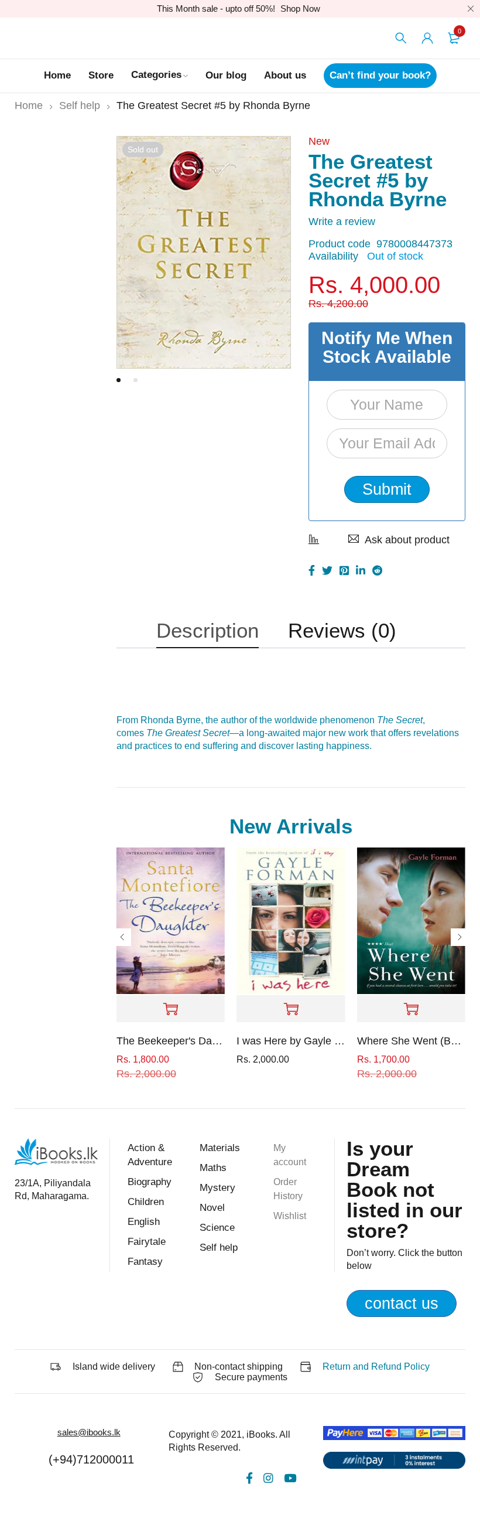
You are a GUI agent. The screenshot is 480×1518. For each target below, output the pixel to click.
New (319, 141)
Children (146, 1201)
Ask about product (407, 540)
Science (217, 1227)
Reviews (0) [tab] (342, 630)
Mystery (217, 1187)
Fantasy (145, 1261)
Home (29, 105)
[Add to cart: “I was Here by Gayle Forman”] (290, 1009)
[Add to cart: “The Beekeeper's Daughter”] (170, 1009)
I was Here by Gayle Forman (290, 1041)
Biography (150, 1181)
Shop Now (300, 8)
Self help (79, 105)
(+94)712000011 (91, 1459)
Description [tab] (207, 630)
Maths (213, 1167)
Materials (220, 1147)
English (144, 1221)
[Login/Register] (427, 38)
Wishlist (289, 1216)
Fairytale (147, 1241)
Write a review (341, 221)
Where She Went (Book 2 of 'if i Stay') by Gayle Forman (411, 1041)
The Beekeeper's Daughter (170, 1041)
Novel (212, 1207)
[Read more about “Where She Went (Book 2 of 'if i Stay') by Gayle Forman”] (411, 1009)
